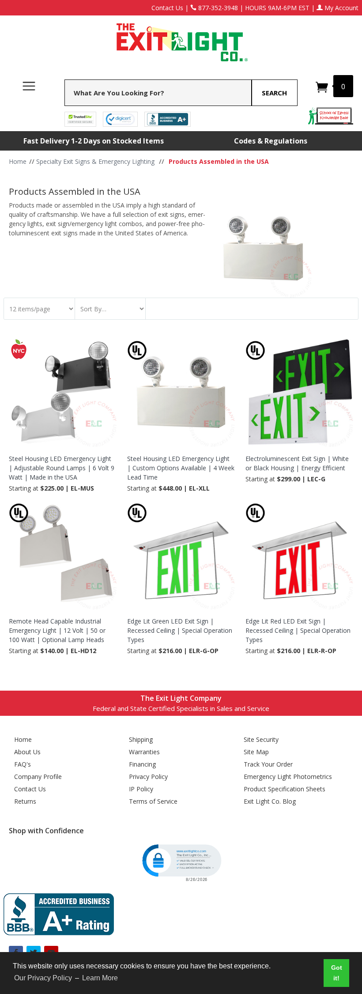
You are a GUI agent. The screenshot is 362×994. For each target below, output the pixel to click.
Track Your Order (268, 764)
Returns (25, 801)
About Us (27, 752)
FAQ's (22, 764)
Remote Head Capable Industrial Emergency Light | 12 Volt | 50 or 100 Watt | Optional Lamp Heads (57, 630)
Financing (142, 764)
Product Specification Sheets (284, 789)
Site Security (261, 739)
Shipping (141, 739)
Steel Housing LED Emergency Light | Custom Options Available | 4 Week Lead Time (180, 467)
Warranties (144, 752)
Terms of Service (153, 801)
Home (23, 739)
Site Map (256, 752)
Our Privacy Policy (43, 978)
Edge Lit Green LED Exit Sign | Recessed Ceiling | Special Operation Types (179, 630)
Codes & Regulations (270, 141)
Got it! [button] (336, 973)
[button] (181, 862)
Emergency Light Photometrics (288, 776)
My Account (340, 8)
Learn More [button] (100, 978)
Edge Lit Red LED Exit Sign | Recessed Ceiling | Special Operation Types (298, 630)
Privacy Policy (148, 776)
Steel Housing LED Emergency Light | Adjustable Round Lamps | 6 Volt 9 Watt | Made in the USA (61, 467)
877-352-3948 (217, 8)
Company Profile (38, 776)
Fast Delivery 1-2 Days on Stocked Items (93, 141)
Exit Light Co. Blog (270, 801)
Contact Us (167, 8)
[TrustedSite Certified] (80, 118)
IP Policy (141, 789)
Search (274, 92)
